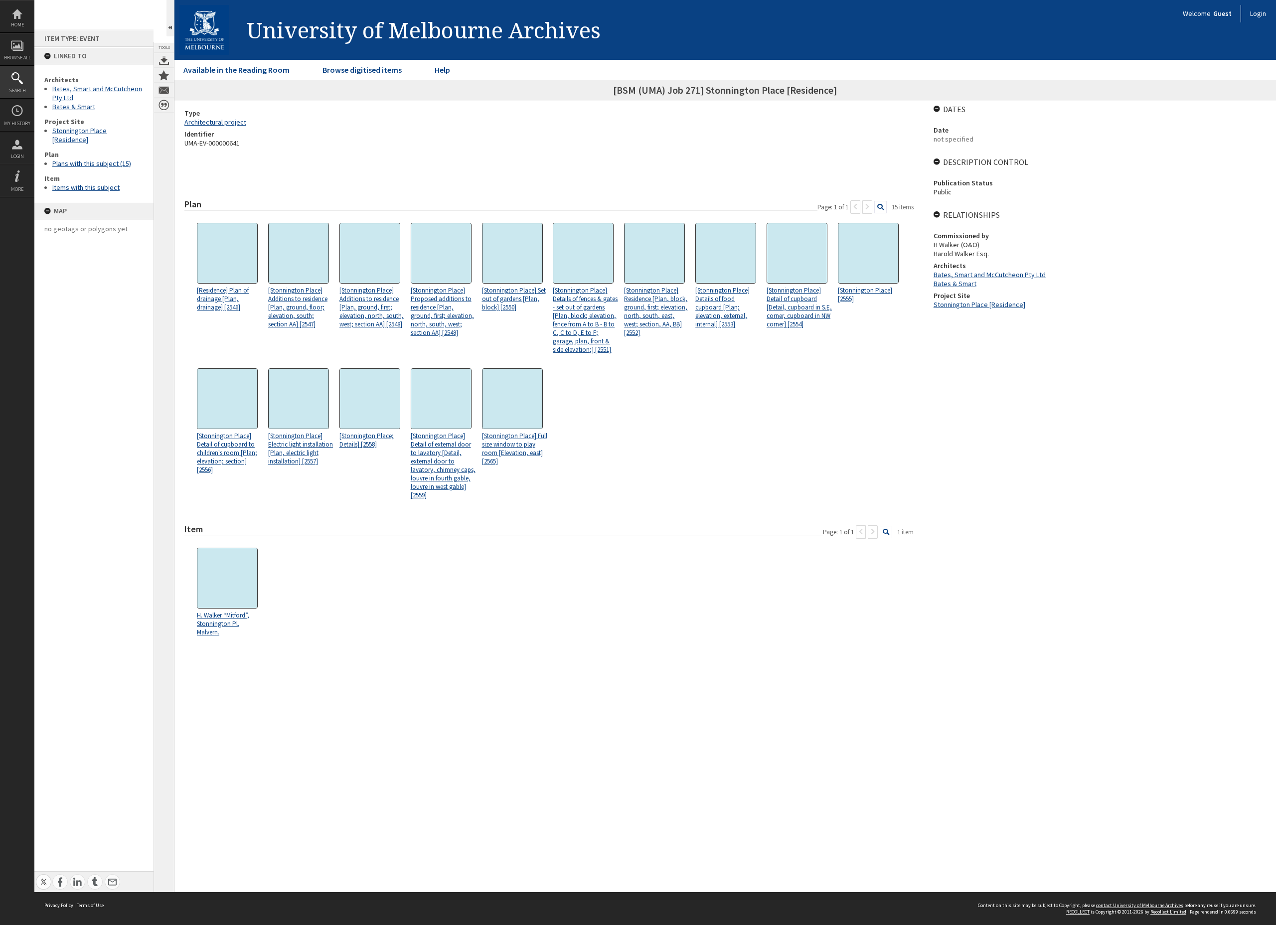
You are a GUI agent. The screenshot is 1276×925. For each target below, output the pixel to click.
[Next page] (867, 207)
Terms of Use (90, 905)
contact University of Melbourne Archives (1139, 905)
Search (17, 90)
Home (17, 24)
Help (442, 70)
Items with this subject (86, 187)
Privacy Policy (58, 905)
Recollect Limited (1168, 912)
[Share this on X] (43, 876)
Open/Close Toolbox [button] (170, 18)
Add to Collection (164, 75)
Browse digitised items (362, 70)
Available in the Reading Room (236, 70)
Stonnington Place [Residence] (79, 135)
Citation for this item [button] (164, 105)
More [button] (17, 189)
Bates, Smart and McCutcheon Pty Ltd (990, 274)
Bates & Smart (73, 106)
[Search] (880, 207)
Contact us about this (164, 90)
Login (17, 156)
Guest (1222, 13)
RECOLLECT (1078, 912)
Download (164, 60)
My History (17, 123)
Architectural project (215, 122)
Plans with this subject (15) (91, 163)
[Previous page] (855, 207)
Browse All (17, 57)
